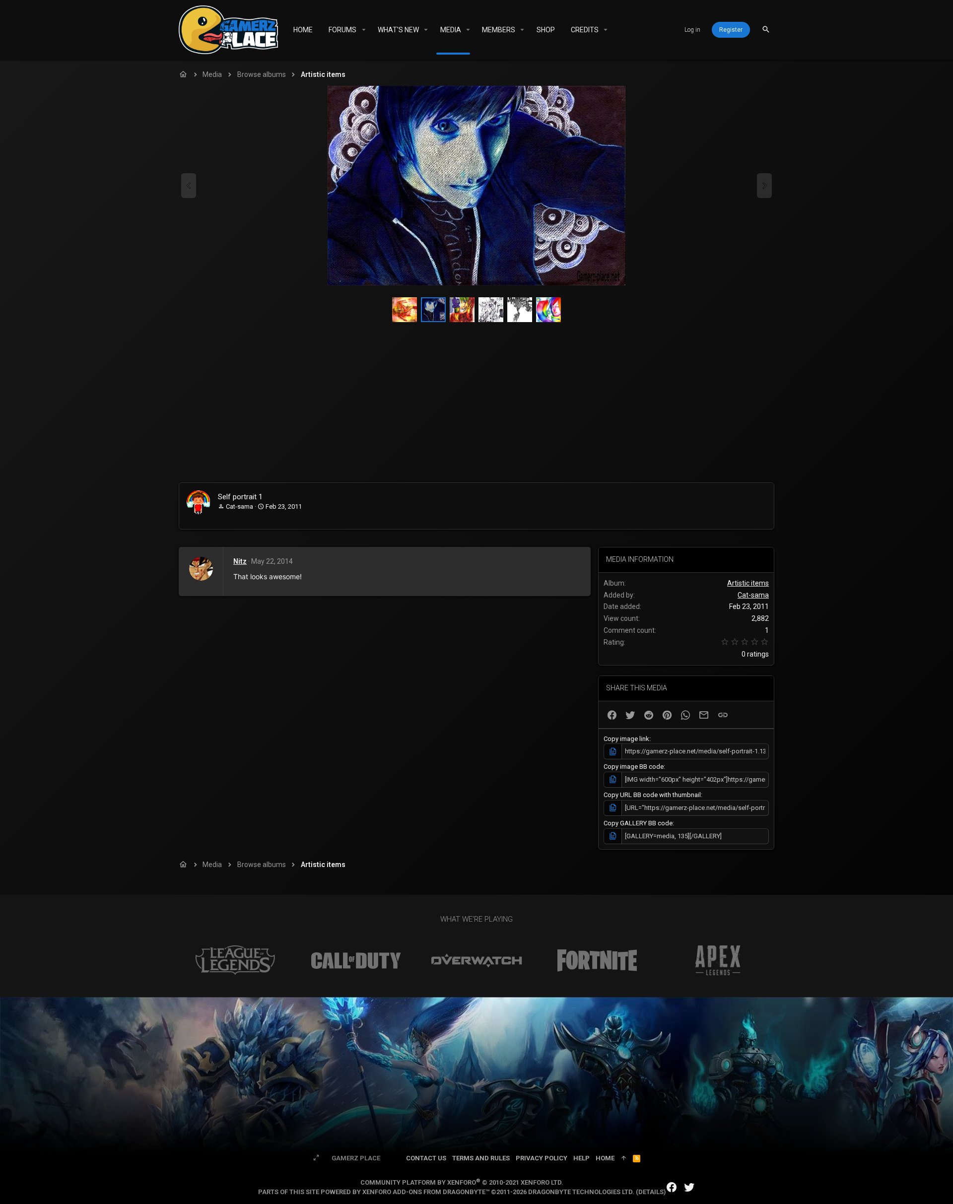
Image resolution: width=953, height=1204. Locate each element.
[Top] (623, 1158)
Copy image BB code (634, 766)
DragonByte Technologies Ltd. (581, 1192)
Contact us (426, 1158)
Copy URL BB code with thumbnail (652, 795)
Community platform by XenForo (461, 1182)
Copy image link (626, 738)
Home (605, 1158)
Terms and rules (481, 1158)
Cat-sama (239, 506)
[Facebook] (672, 1187)
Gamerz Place (356, 1158)
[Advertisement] (476, 407)
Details (651, 1192)
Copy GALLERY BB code (638, 823)
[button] (363, 29)
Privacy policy (541, 1158)
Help (581, 1158)
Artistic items (748, 583)
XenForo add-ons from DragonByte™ (425, 1192)
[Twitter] (689, 1187)
